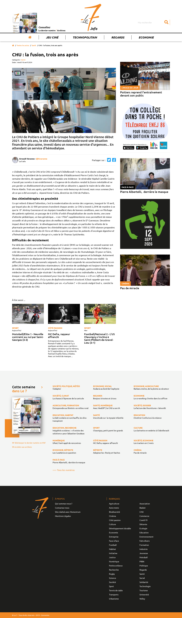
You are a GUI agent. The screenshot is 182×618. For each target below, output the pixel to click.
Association (144, 503)
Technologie (145, 586)
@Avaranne (41, 158)
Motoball (143, 557)
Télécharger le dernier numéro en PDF (30, 443)
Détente (143, 524)
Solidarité (143, 582)
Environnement (146, 536)
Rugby (112, 574)
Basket (142, 507)
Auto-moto (114, 507)
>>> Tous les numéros (64, 469)
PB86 (141, 561)
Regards (117, 37)
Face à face (114, 540)
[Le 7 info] (91, 17)
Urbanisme (114, 598)
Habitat (112, 549)
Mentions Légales (63, 516)
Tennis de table (116, 590)
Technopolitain (85, 37)
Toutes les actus (23, 45)
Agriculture (114, 503)
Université (144, 594)
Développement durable (120, 528)
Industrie (143, 549)
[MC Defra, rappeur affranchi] (64, 314)
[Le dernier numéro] (25, 23)
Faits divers (144, 540)
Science (112, 578)
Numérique (114, 561)
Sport (15, 328)
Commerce (144, 516)
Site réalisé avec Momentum (67, 512)
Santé (34, 45)
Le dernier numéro (47, 30)
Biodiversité (114, 512)
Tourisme (143, 590)
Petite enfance (116, 565)
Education (144, 532)
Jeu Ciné (52, 37)
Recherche (114, 569)
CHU (141, 512)
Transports (113, 594)
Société (112, 582)
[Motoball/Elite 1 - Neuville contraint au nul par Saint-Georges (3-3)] (28, 314)
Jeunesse (143, 553)
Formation (144, 545)
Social (142, 578)
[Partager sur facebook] (113, 160)
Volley (142, 598)
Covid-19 (143, 520)
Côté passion (55, 328)
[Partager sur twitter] (108, 160)
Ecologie (143, 528)
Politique (143, 565)
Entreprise (113, 536)
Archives (61, 30)
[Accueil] (30, 37)
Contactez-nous (62, 507)
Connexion (45, 615)
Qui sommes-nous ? (63, 503)
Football (113, 545)
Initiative (113, 553)
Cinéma (112, 516)
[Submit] (166, 22)
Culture (112, 524)
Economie (146, 37)
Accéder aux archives (23, 447)
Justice (112, 557)
